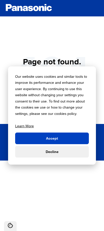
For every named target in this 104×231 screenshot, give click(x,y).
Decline (52, 152)
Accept (52, 138)
